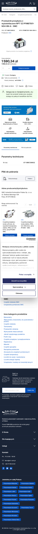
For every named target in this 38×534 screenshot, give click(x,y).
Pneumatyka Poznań (10, 499)
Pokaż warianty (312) (10, 236)
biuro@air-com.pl (10, 460)
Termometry (8, 326)
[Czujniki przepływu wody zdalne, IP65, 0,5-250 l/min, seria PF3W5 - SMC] (28, 214)
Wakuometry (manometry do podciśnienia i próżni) (18, 320)
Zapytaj (21, 86)
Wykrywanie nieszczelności (13, 331)
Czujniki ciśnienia (10, 324)
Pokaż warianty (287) (28, 236)
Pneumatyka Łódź (24, 491)
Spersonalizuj (18, 287)
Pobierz (30, 178)
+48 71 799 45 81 (10, 464)
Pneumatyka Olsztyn (10, 495)
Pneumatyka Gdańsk (27, 483)
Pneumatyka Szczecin (10, 507)
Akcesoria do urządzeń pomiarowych (17, 352)
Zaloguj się (10, 92)
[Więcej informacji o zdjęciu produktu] (31, 51)
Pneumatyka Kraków (10, 487)
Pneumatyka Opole (26, 495)
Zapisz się (30, 390)
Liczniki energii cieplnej (12, 359)
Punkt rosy (7, 337)
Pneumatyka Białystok (10, 483)
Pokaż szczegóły (25, 274)
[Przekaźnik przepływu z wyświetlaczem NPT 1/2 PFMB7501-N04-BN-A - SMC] (19, 43)
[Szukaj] (34, 9)
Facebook (3, 468)
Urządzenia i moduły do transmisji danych (18, 362)
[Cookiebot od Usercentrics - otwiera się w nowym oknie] (27, 239)
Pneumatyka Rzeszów (27, 499)
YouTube (7, 468)
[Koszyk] (34, 3)
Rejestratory (8, 342)
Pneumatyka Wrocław (10, 515)
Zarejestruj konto (23, 92)
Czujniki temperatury (11, 354)
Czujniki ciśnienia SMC (11, 302)
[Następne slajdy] (34, 204)
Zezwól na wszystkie (19, 281)
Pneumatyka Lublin (9, 491)
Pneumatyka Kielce (26, 487)
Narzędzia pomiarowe (11, 349)
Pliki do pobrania (26, 147)
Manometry (8, 317)
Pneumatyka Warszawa (11, 511)
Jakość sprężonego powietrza (14, 334)
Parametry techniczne (10, 147)
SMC (9, 33)
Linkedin (11, 468)
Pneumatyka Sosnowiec (11, 503)
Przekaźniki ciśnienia (11, 329)
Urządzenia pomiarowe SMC (14, 305)
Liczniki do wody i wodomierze (14, 357)
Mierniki (6, 344)
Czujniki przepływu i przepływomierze (17, 339)
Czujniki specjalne (10, 347)
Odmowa (19, 293)
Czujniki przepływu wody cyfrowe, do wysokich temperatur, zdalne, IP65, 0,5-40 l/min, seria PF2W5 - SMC (10, 226)
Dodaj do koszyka (23, 68)
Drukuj (30, 86)
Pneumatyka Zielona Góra (11, 519)
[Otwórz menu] (3, 3)
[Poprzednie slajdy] (25, 204)
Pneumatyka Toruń (27, 507)
